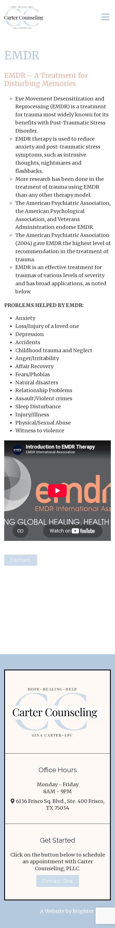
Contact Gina (57, 881)
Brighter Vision (92, 911)
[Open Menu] (105, 17)
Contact (20, 560)
